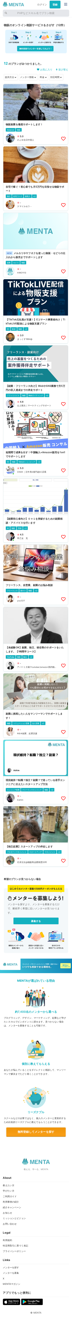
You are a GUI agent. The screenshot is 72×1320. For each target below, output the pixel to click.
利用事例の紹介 (11, 1201)
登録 (55, 4)
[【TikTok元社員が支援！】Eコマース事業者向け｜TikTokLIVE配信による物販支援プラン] (35, 311)
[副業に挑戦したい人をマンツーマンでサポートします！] (35, 705)
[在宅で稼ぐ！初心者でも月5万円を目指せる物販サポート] (35, 178)
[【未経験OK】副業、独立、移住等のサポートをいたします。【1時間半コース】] (35, 639)
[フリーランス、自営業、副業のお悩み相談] (35, 575)
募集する (36, 921)
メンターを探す (11, 1267)
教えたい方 (8, 1185)
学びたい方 (8, 1190)
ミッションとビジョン (14, 1218)
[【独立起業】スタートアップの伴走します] (35, 836)
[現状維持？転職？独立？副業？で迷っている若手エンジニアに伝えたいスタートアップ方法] (35, 772)
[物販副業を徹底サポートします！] (35, 114)
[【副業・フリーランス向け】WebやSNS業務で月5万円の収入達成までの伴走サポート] (35, 377)
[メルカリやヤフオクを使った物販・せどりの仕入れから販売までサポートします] (35, 245)
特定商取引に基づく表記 (15, 1245)
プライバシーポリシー (14, 1251)
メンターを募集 (11, 1272)
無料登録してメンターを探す (36, 1131)
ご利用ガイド (10, 1196)
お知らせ (7, 1212)
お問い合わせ (10, 1223)
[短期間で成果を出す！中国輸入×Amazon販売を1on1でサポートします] (35, 444)
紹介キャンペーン (12, 1207)
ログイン (42, 4)
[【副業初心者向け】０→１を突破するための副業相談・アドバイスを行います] (35, 510)
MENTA (37, 1312)
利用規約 (7, 1240)
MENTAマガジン (11, 1284)
